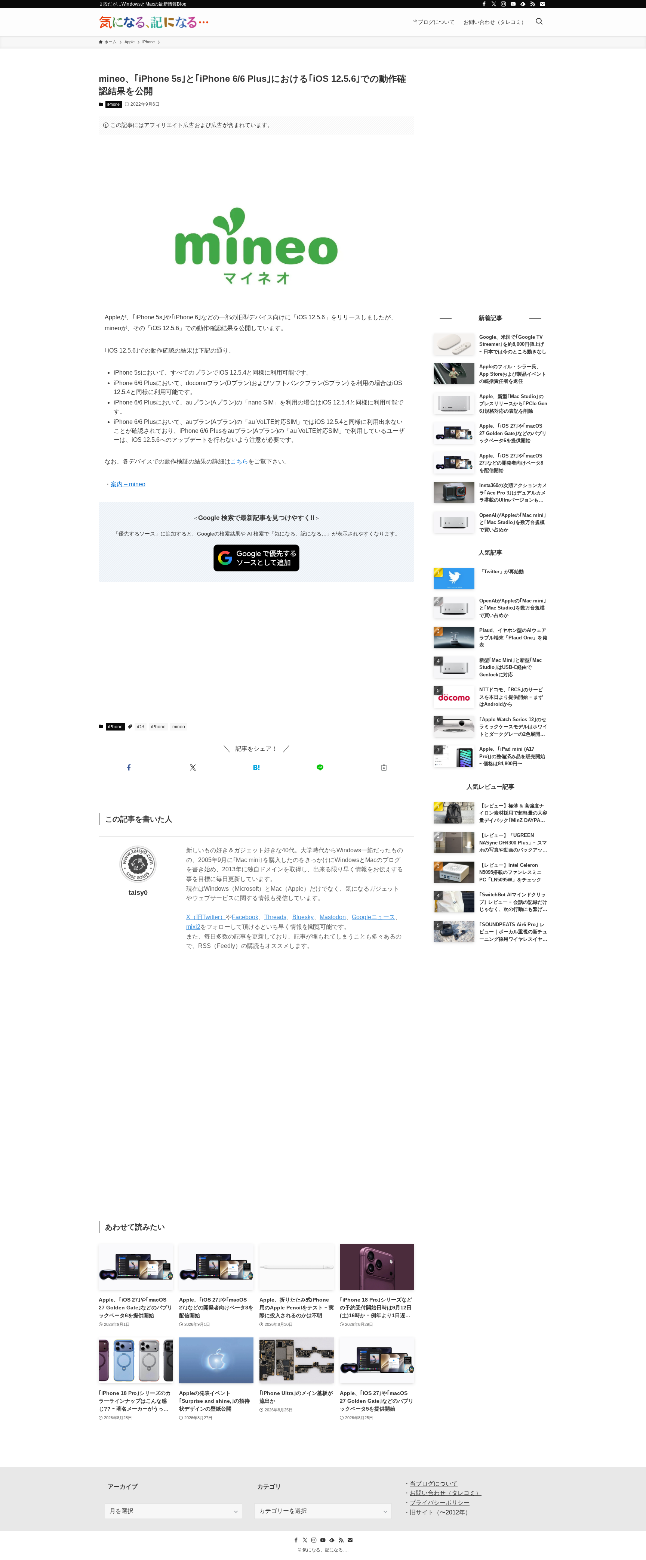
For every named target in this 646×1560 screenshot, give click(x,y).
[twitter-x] (494, 4)
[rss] (533, 4)
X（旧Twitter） (206, 917)
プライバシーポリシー (440, 1502)
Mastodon (333, 917)
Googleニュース (373, 917)
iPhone (113, 104)
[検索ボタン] (539, 22)
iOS (140, 726)
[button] (129, 767)
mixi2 (193, 927)
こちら (239, 461)
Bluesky (303, 917)
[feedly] (523, 4)
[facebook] (484, 4)
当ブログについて (434, 1483)
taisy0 (138, 892)
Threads (275, 917)
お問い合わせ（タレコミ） (446, 1493)
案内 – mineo (128, 484)
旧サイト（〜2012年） (440, 1512)
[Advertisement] (256, 163)
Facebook (245, 917)
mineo (178, 726)
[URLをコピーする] (384, 767)
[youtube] (513, 4)
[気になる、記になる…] (154, 22)
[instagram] (503, 4)
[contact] (542, 4)
